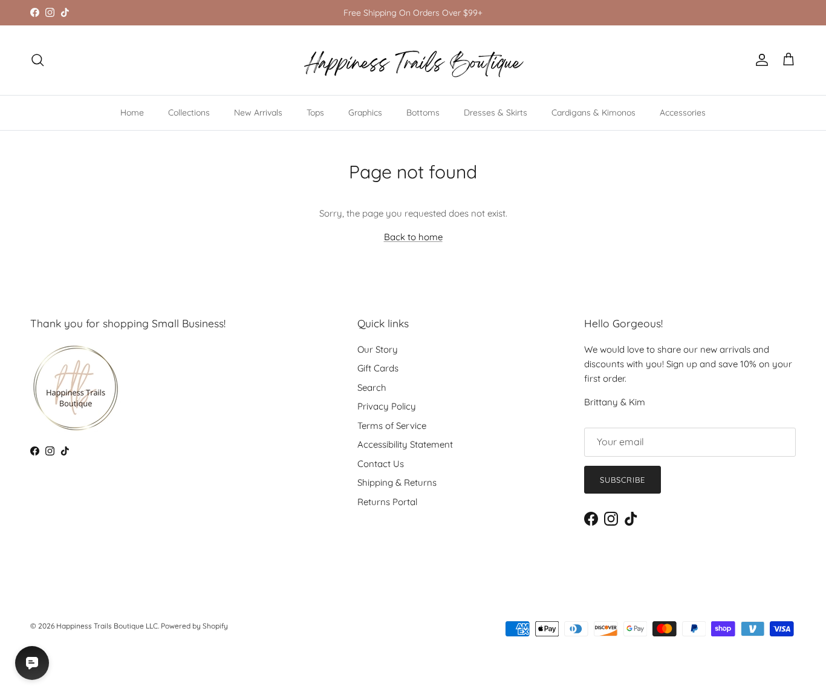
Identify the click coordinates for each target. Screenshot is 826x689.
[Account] (759, 60)
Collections (189, 112)
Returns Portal (387, 502)
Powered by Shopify (194, 625)
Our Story (377, 349)
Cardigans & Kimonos (593, 112)
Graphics (365, 112)
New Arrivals (258, 112)
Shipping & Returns (397, 482)
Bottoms (423, 112)
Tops (315, 112)
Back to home (413, 237)
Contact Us (380, 463)
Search (371, 387)
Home (132, 112)
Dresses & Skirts (495, 112)
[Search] (37, 60)
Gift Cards (377, 368)
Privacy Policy (386, 406)
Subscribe (622, 480)
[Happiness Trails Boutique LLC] (413, 60)
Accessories (683, 112)
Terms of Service (391, 425)
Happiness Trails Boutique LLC (107, 625)
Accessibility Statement (405, 444)
